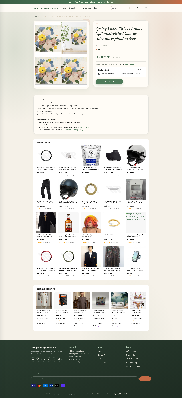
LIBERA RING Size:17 (110, 235)
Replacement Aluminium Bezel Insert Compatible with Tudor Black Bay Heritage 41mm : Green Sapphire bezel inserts (68, 269)
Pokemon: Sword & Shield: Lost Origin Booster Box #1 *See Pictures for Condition (99, 311)
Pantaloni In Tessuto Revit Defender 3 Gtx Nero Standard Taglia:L (46, 202)
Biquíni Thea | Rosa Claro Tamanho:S (136, 311)
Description (41, 100)
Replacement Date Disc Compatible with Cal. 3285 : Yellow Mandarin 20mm (90, 202)
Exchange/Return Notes (46, 119)
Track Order (102, 363)
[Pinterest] (59, 359)
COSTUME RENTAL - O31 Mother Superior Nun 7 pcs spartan (44, 236)
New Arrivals (86, 8)
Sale (95, 8)
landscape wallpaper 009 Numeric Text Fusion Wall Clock (119, 311)
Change (142, 70)
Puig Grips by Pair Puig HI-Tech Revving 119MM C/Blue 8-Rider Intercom (136, 236)
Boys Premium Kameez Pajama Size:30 (81, 311)
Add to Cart (109, 82)
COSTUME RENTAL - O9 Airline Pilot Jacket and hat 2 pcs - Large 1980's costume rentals (90, 269)
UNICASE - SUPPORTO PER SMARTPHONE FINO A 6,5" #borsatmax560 (134, 269)
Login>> (42, 326)
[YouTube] (43, 359)
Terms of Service (132, 359)
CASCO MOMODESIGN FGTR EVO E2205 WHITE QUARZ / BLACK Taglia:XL (135, 169)
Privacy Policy (131, 355)
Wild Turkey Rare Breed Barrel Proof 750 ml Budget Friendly (68, 235)
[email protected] (84, 127)
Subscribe (145, 379)
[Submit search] (127, 8)
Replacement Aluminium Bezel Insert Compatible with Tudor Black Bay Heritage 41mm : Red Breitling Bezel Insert (46, 269)
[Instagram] (38, 359)
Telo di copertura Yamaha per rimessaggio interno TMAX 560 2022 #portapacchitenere (113, 168)
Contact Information (133, 366)
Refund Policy (131, 351)
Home (64, 8)
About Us (101, 351)
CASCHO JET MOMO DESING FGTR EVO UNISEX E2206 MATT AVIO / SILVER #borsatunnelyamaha (68, 202)
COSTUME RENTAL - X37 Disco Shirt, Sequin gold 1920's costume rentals (113, 269)
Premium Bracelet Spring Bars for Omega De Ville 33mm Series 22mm (113, 202)
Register (140, 8)
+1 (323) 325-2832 (75, 356)
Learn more (129, 64)
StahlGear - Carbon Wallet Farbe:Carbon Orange (62, 311)
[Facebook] (33, 359)
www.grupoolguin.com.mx (45, 8)
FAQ (99, 359)
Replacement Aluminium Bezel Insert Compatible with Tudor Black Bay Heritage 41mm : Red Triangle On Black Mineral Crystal (46, 168)
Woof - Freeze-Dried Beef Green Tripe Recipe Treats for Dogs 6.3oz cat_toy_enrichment (91, 169)
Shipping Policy (131, 363)
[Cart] (146, 8)
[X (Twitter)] (54, 359)
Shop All (72, 8)
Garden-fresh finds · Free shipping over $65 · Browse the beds (91, 2)
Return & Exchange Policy (74, 130)
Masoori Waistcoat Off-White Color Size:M (43, 311)
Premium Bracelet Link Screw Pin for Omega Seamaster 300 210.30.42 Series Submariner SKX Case (68, 168)
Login (133, 8)
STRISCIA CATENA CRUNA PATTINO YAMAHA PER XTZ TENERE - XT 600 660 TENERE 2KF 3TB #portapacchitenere (135, 202)
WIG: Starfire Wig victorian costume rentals (89, 235)
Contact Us (101, 355)
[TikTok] (49, 359)
